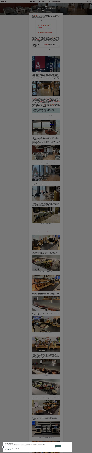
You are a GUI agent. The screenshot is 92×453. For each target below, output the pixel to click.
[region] (37, 447)
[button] (3, 447)
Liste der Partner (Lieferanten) (8, 449)
